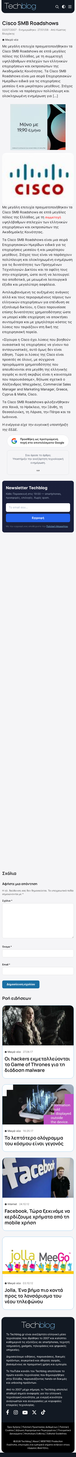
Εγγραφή (38, 518)
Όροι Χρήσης (13, 1427)
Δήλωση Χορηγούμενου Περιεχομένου (36, 1430)
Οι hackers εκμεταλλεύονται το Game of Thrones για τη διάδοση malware (37, 1064)
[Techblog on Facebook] (7, 1412)
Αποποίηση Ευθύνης (34, 1433)
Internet (12, 1204)
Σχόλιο (7, 900)
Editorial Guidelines (57, 1433)
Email (6, 964)
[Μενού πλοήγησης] (70, 6)
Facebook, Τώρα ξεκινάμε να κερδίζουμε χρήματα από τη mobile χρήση (37, 1217)
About (36, 1441)
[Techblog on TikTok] (43, 1412)
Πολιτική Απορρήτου (57, 526)
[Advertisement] (38, 702)
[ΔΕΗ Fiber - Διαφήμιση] (38, 127)
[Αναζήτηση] (57, 6)
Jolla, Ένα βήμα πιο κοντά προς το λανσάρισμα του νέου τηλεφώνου (34, 1296)
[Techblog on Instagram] (15, 1412)
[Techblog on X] (34, 1412)
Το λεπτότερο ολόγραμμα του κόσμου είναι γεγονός (34, 1140)
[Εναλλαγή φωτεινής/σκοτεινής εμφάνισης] (63, 6)
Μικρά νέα (11, 39)
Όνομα (7, 946)
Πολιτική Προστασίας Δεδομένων (40, 1427)
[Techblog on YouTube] (25, 1412)
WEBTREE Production (52, 1441)
